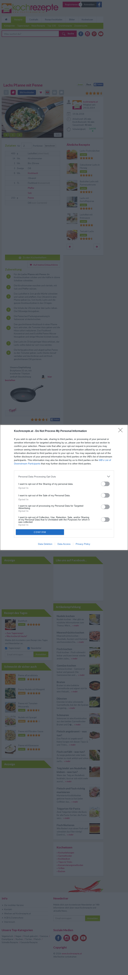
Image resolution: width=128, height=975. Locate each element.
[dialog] (64, 487)
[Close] (121, 431)
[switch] (105, 484)
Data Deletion (45, 544)
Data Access (64, 544)
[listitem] (64, 476)
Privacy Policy (83, 544)
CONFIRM (40, 532)
